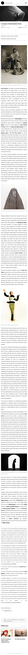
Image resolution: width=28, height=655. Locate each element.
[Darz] (2, 3)
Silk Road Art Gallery (8, 621)
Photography (21, 619)
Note (9, 619)
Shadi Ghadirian (14, 619)
